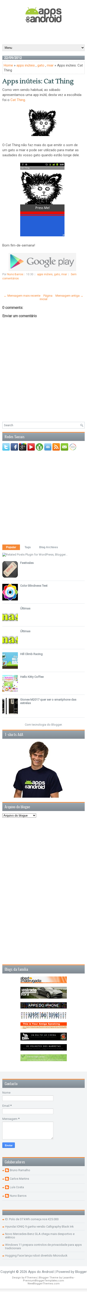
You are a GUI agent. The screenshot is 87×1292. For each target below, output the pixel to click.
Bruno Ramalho (20, 1170)
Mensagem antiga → (69, 295)
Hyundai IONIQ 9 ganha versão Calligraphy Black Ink (39, 1226)
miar (50, 65)
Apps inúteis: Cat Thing (38, 81)
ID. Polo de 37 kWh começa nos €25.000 (31, 1219)
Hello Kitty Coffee (32, 676)
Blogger (56, 724)
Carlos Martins (19, 1178)
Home (8, 65)
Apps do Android (41, 1272)
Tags (28, 547)
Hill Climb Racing (31, 654)
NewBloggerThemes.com (44, 1283)
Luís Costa (17, 1187)
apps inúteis (25, 65)
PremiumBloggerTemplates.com (43, 1280)
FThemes (31, 1277)
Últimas (25, 608)
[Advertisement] (44, 33)
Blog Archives (48, 547)
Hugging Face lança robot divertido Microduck (36, 1255)
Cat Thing (17, 100)
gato (40, 65)
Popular (11, 547)
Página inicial (46, 297)
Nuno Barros (18, 1195)
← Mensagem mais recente (22, 295)
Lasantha (68, 1277)
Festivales (27, 563)
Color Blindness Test (34, 585)
